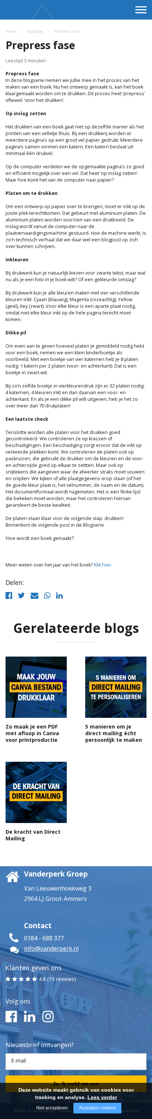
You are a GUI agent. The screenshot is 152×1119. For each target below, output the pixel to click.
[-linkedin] (59, 595)
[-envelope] (34, 595)
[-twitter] (21, 595)
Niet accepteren (52, 1108)
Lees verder (102, 1097)
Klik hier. (103, 565)
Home (11, 31)
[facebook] (10, 1016)
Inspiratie (35, 31)
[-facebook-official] (9, 595)
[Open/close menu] (140, 10)
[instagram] (47, 1016)
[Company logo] (25, 22)
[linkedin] (28, 1016)
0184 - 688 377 (44, 938)
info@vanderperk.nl (51, 948)
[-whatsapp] (47, 595)
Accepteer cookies (97, 1108)
